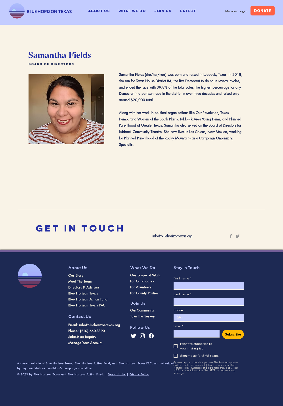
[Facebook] (230, 236)
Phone (178, 310)
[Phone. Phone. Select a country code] (180, 317)
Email (178, 326)
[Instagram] (142, 335)
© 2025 (23, 374)
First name (182, 278)
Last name (182, 294)
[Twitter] (237, 236)
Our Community (142, 310)
